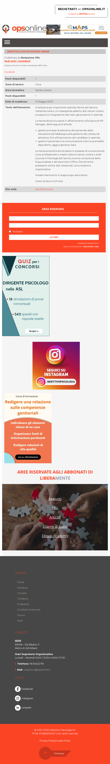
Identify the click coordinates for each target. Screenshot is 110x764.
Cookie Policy (62, 740)
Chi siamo (22, 587)
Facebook (27, 689)
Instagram (27, 698)
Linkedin (26, 707)
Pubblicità (23, 604)
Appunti (55, 499)
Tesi (55, 508)
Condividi (9, 72)
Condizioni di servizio (28, 609)
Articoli (55, 517)
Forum (21, 615)
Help (20, 620)
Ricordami (17, 231)
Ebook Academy (55, 536)
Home (20, 582)
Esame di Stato (55, 526)
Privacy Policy (47, 740)
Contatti (21, 593)
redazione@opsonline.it (36, 669)
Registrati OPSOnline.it (81, 9)
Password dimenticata (88, 243)
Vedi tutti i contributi (17, 61)
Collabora (22, 598)
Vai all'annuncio (44, 189)
